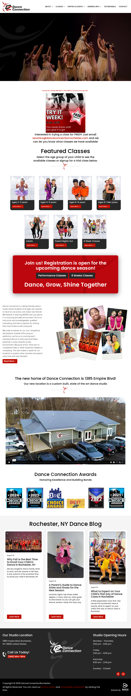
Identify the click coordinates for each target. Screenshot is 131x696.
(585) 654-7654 (16, 656)
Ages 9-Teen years (108, 202)
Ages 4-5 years (48, 202)
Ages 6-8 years (77, 202)
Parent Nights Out (64, 241)
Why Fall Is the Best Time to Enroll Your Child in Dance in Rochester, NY (22, 562)
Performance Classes (52, 275)
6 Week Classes (92, 241)
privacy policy (48, 687)
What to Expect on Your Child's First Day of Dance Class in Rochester (106, 594)
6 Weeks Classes (82, 275)
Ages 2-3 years (19, 202)
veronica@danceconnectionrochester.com (60, 138)
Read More (9, 361)
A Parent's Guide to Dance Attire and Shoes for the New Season (65, 587)
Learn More (17, 206)
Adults (29, 241)
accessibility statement (72, 687)
